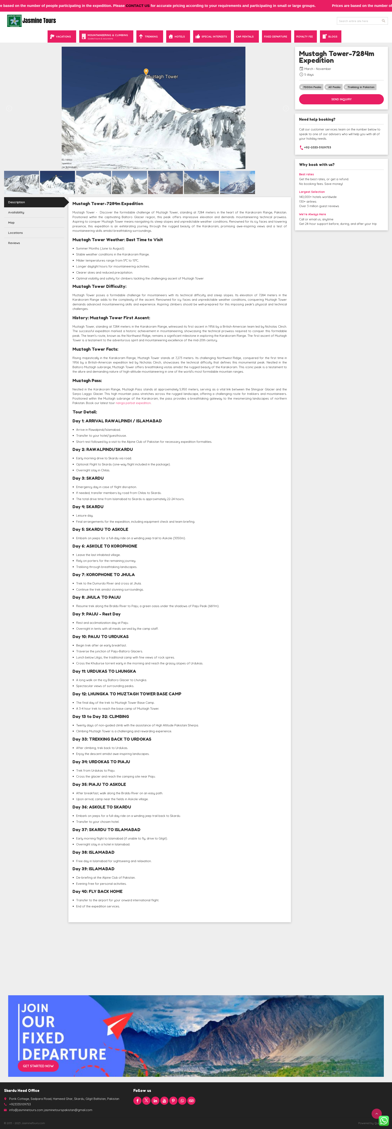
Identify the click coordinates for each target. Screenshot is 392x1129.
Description (16, 202)
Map (11, 222)
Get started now (38, 1066)
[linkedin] (155, 1101)
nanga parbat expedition (133, 403)
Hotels (180, 36)
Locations (15, 233)
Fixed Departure (275, 36)
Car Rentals (245, 36)
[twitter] (146, 1101)
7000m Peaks (312, 87)
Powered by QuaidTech (373, 1123)
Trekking (151, 36)
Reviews (14, 243)
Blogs (332, 36)
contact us (138, 6)
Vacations (63, 36)
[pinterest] (173, 1101)
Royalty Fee (304, 36)
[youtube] (164, 1101)
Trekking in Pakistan (361, 87)
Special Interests (214, 36)
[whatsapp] (182, 1101)
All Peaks (335, 87)
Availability (16, 212)
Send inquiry (341, 99)
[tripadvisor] (191, 1101)
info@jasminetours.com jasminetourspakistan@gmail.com (50, 1110)
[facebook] (137, 1101)
